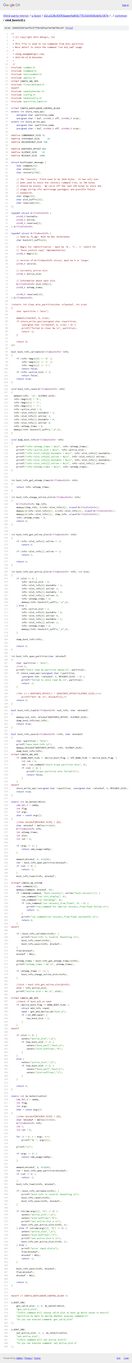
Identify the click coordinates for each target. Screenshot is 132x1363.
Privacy (28, 1358)
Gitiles (19, 1358)
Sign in (125, 5)
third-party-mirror (16, 16)
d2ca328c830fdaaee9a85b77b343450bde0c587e (76, 16)
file (69, 28)
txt (118, 1358)
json (126, 1358)
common (121, 16)
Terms (37, 1358)
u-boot (36, 16)
